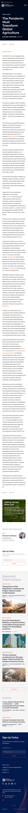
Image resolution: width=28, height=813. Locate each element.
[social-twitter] (3, 783)
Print (12, 44)
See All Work (14, 689)
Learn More (14, 518)
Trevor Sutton (11, 664)
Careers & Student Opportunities (11, 767)
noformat (5, 809)
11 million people (13, 268)
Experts (3, 533)
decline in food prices (13, 136)
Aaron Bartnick (16, 710)
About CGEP (5, 765)
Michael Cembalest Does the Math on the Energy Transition (13, 721)
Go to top (14, 805)
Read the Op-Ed (6, 51)
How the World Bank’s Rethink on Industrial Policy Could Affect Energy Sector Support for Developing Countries (13, 624)
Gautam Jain (11, 595)
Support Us (5, 770)
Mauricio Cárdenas (13, 36)
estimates (9, 197)
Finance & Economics (6, 14)
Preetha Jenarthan (17, 595)
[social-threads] (12, 783)
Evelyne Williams (18, 664)
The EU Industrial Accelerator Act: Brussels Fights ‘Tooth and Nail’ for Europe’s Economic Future (13, 658)
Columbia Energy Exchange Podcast (9, 724)
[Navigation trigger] (25, 5)
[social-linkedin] (6, 783)
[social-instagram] (9, 783)
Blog (3, 631)
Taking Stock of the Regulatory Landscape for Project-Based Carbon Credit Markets (13, 589)
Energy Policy (5, 540)
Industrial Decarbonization (7, 652)
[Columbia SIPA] (6, 2)
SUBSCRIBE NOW (6, 747)
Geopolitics (12, 540)
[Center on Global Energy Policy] (7, 5)
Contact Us (5, 772)
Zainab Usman (8, 631)
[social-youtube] (15, 783)
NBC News (22, 710)
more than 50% (11, 257)
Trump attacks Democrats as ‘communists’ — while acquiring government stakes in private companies (13, 705)
